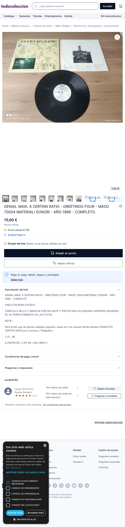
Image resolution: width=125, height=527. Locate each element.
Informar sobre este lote (109, 422)
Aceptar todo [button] (15, 513)
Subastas (24, 16)
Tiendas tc (78, 461)
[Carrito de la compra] (121, 6)
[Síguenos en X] (61, 485)
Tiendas (37, 16)
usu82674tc (11, 379)
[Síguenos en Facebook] (55, 485)
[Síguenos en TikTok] (80, 485)
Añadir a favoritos (106, 388)
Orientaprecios (53, 16)
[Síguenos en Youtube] (74, 485)
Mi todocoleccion (111, 16)
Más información (13, 467)
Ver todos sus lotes (57, 387)
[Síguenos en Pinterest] (67, 485)
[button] (62, 289)
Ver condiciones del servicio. (57, 404)
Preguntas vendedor (108, 456)
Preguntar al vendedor (106, 396)
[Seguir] (117, 37)
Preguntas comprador (109, 461)
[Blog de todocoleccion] (87, 485)
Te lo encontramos (51, 478)
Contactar (103, 467)
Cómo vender (79, 456)
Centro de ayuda (108, 450)
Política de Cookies (61, 497)
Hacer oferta (65, 263)
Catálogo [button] (9, 16)
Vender (68, 16)
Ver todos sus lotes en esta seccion (59, 395)
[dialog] (26, 483)
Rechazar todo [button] (36, 513)
